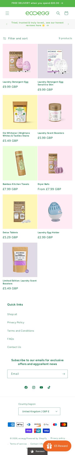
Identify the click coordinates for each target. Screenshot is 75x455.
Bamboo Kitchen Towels (16, 184)
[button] (7, 13)
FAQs (10, 338)
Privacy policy (58, 438)
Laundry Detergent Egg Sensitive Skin (50, 83)
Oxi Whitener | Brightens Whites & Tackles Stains (16, 134)
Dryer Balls (44, 184)
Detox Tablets (10, 232)
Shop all (12, 314)
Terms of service (18, 444)
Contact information (40, 444)
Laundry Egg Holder (48, 232)
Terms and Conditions (20, 330)
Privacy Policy (15, 322)
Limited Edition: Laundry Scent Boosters (20, 282)
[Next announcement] (68, 24)
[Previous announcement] (7, 24)
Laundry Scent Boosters (51, 133)
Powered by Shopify (36, 438)
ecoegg (22, 438)
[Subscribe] (64, 374)
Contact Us (14, 347)
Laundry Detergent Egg (15, 82)
